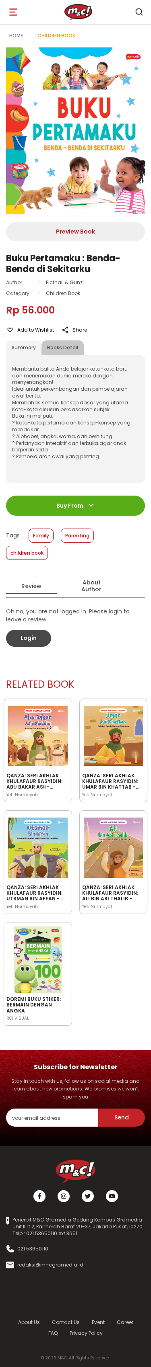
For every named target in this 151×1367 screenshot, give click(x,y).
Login (29, 638)
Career (125, 1322)
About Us (29, 1322)
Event (98, 1322)
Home (16, 35)
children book (26, 552)
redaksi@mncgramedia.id (50, 1265)
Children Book (56, 35)
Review (31, 586)
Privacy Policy (86, 1333)
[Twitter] (88, 1196)
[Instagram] (64, 1196)
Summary (24, 347)
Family (41, 535)
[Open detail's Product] (38, 735)
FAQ (53, 1333)
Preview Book (75, 231)
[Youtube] (112, 1196)
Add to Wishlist (35, 329)
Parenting (77, 535)
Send (121, 1117)
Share (79, 329)
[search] (139, 12)
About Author (91, 585)
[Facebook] (39, 1196)
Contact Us (66, 1322)
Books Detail (62, 347)
